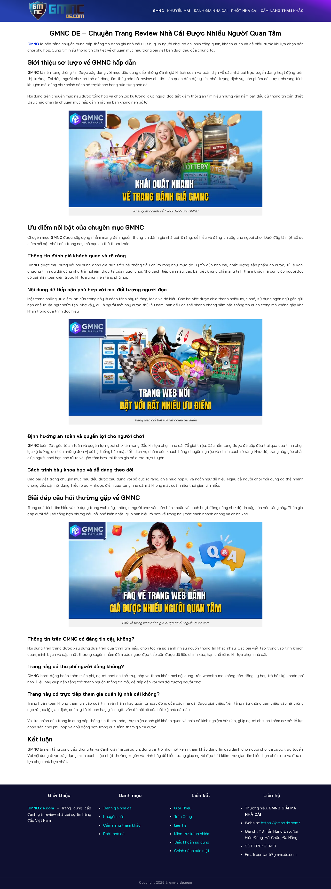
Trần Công (183, 816)
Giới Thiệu (182, 808)
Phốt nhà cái (244, 10)
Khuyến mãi (178, 10)
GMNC (158, 10)
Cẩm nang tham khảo (282, 10)
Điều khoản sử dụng (191, 842)
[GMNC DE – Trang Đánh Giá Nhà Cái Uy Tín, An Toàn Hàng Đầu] (57, 11)
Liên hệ (180, 825)
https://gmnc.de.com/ (280, 822)
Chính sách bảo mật (191, 850)
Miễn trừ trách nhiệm (192, 833)
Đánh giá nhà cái (211, 10)
